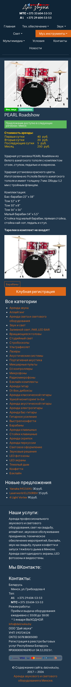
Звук (60, 26)
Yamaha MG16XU (21, 488)
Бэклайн (15, 473)
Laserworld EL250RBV (23, 493)
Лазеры (14, 351)
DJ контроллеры (21, 368)
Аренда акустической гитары (30, 403)
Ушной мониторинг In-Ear (27, 399)
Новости (35, 48)
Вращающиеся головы (25, 334)
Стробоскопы (19, 342)
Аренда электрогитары (26, 408)
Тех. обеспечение (34, 26)
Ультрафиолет (19, 347)
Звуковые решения (23, 451)
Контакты (60, 40)
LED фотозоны (19, 455)
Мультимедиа (13, 40)
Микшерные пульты (23, 364)
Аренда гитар (19, 386)
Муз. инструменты (52, 33)
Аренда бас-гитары (23, 412)
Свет (16, 33)
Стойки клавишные (23, 434)
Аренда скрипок (21, 438)
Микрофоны (18, 373)
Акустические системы (26, 355)
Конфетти (16, 468)
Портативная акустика (25, 360)
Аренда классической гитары (30, 394)
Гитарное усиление (23, 416)
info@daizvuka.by (20, 624)
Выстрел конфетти (22, 421)
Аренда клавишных (23, 429)
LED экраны (17, 460)
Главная (9, 26)
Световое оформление (25, 447)
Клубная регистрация (35, 291)
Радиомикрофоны (22, 377)
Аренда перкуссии (22, 442)
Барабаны (12, 284)
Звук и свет (17, 325)
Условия (38, 40)
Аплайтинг (16, 312)
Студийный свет (21, 338)
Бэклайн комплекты (23, 381)
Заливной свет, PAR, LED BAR (29, 329)
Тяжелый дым (19, 464)
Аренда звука (19, 307)
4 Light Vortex (18, 497)
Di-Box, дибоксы (20, 390)
